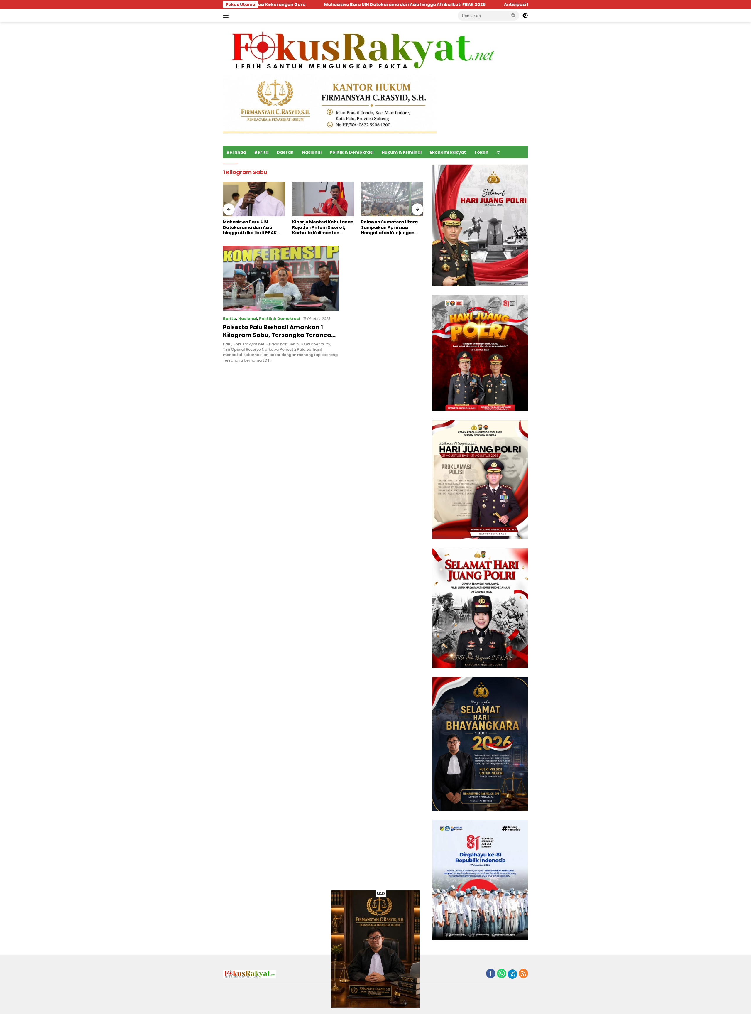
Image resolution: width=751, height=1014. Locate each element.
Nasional (312, 152)
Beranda (236, 152)
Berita (261, 152)
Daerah (285, 152)
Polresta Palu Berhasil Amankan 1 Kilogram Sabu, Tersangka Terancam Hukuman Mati (280, 335)
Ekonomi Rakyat (448, 152)
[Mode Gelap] (525, 16)
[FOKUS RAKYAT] (361, 51)
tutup (381, 893)
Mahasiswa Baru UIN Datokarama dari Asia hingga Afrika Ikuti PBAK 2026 (323, 4)
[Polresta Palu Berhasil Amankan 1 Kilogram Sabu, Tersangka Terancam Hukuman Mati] (281, 278)
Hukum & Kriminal (402, 152)
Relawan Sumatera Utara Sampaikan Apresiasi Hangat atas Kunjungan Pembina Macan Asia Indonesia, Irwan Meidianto (391, 227)
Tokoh (481, 152)
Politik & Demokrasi (351, 152)
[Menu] (227, 16)
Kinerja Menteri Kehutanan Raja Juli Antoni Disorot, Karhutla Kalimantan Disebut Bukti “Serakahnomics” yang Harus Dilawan (322, 227)
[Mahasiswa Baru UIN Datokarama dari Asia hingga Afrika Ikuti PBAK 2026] (254, 199)
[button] (513, 15)
